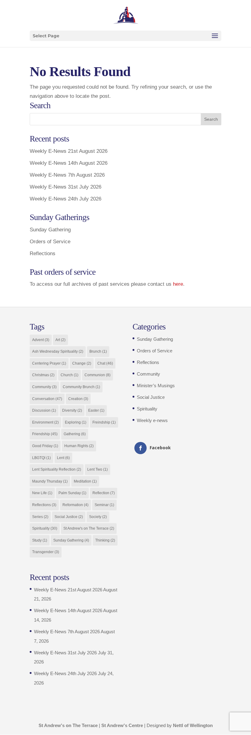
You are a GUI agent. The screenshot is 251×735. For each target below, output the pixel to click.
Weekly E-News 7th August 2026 (67, 175)
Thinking (105, 540)
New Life (42, 493)
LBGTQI (41, 458)
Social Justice (68, 517)
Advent (40, 340)
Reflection (103, 493)
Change (81, 363)
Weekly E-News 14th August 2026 (68, 163)
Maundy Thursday (50, 481)
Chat (105, 363)
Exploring (75, 422)
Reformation (75, 505)
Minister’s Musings (156, 385)
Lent (63, 458)
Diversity (72, 410)
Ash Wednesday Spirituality (57, 351)
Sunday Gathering (50, 230)
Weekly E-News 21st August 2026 (68, 151)
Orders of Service (50, 241)
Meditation (85, 481)
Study (39, 540)
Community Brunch (81, 387)
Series (40, 517)
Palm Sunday (72, 493)
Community (44, 387)
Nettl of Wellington (193, 725)
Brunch (98, 351)
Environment (45, 422)
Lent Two (97, 469)
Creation (78, 399)
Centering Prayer (49, 363)
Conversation (47, 399)
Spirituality (44, 528)
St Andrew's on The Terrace (88, 528)
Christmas (43, 375)
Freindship (104, 422)
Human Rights (79, 446)
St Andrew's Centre (122, 725)
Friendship (45, 434)
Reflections (42, 253)
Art (60, 340)
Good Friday (45, 446)
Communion (97, 375)
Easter (96, 410)
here (178, 284)
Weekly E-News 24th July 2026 (65, 199)
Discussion (44, 410)
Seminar (104, 505)
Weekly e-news (152, 420)
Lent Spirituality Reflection (56, 469)
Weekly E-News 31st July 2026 (65, 187)
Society (98, 517)
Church (69, 375)
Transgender (45, 552)
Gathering (75, 434)
